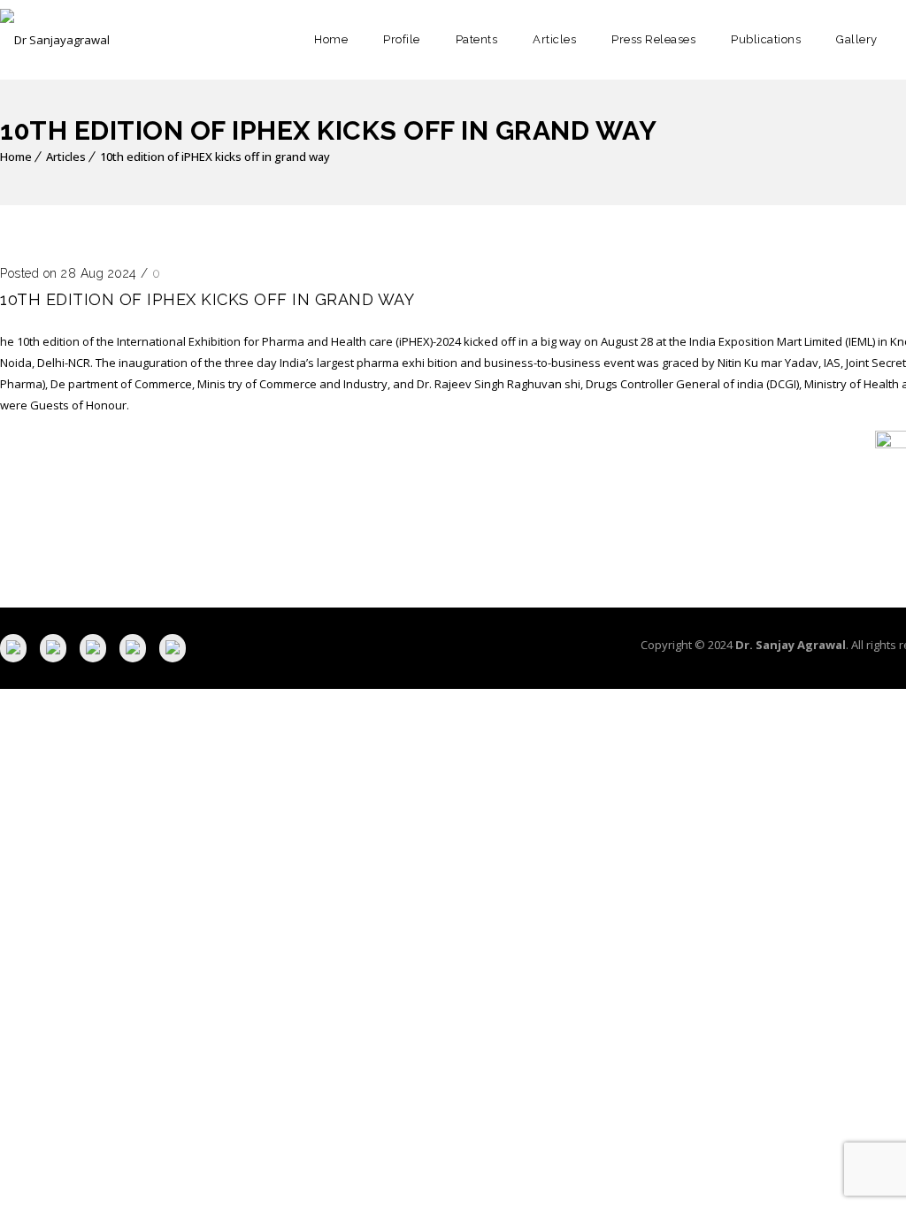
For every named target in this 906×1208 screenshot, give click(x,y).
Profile (401, 39)
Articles (554, 39)
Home (331, 39)
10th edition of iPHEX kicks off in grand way (215, 156)
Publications (766, 39)
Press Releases (653, 39)
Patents (477, 39)
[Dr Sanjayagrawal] (55, 40)
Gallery (857, 39)
